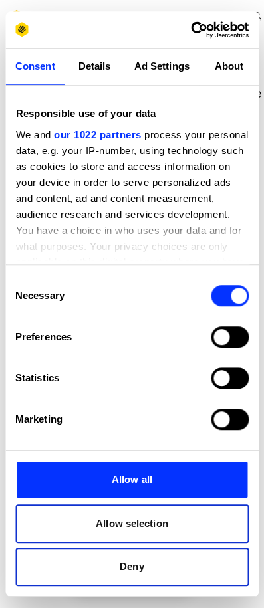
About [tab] (229, 66)
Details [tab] (94, 66)
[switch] (230, 337)
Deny (132, 566)
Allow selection (132, 523)
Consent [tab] (35, 66)
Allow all (132, 479)
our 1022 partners (98, 134)
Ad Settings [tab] (162, 66)
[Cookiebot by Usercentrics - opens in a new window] (190, 30)
